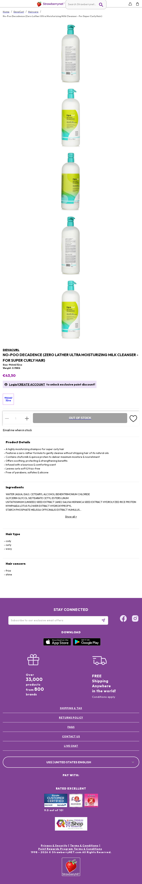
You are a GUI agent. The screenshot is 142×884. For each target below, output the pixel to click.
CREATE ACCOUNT (31, 384)
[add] (27, 418)
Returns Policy (71, 717)
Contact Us (71, 736)
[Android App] (87, 644)
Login (13, 384)
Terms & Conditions (84, 845)
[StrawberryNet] (50, 4)
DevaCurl (11, 350)
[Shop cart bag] (137, 4)
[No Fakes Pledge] (91, 804)
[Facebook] (123, 619)
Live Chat (71, 745)
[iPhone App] (57, 644)
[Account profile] (130, 4)
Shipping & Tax (71, 708)
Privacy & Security (54, 845)
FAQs (71, 727)
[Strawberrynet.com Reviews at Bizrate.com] (55, 806)
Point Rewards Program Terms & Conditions (70, 849)
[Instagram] (135, 619)
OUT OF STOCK (80, 418)
